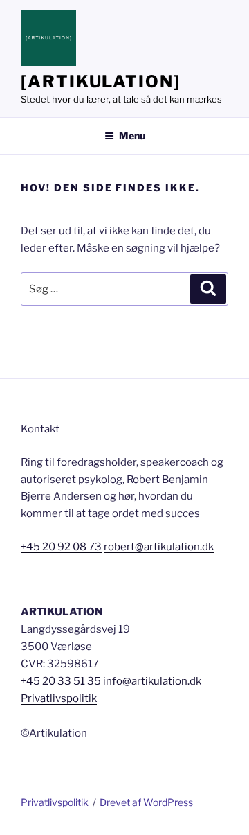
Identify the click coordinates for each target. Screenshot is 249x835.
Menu (132, 135)
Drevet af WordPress (146, 802)
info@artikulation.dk (152, 681)
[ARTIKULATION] (101, 81)
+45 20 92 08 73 (61, 546)
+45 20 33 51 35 (61, 681)
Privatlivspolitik (59, 698)
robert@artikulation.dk (159, 546)
